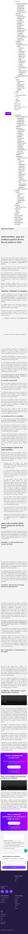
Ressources (17, 96)
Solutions (16, 77)
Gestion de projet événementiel (22, 59)
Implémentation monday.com (21, 17)
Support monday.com (20, 27)
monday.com (17, 1)
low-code (3, 670)
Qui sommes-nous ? (21, 95)
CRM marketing (18, 108)
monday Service (21, 12)
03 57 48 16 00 (3, 888)
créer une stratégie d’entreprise (17, 508)
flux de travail (10, 611)
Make (17, 91)
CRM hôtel (17, 109)
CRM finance (17, 105)
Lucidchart (3, 646)
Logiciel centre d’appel (21, 88)
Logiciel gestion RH (22, 76)
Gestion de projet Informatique (22, 49)
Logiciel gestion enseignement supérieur (23, 72)
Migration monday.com (20, 24)
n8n (23, 672)
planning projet (17, 745)
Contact (16, 102)
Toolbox (18, 101)
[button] (19, 113)
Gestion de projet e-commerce (21, 64)
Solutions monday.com (19, 42)
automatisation (13, 667)
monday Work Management (20, 6)
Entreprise (17, 92)
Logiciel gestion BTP (23, 68)
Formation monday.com (20, 20)
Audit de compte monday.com (21, 30)
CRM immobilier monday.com (21, 106)
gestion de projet (12, 712)
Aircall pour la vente (20, 82)
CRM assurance (18, 103)
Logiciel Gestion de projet (22, 45)
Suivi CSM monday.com (20, 39)
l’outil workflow (14, 748)
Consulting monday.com (20, 34)
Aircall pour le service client (20, 85)
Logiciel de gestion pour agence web (22, 54)
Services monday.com (19, 14)
